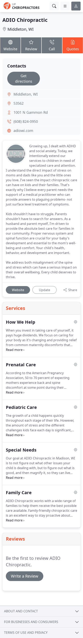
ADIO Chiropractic (25, 19)
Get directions (23, 78)
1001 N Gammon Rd (30, 112)
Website (10, 48)
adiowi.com (23, 130)
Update (44, 290)
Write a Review (24, 576)
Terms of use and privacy (26, 632)
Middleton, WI (20, 29)
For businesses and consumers (31, 622)
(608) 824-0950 (25, 121)
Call (52, 48)
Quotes (72, 48)
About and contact (21, 611)
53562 (18, 103)
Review (31, 48)
